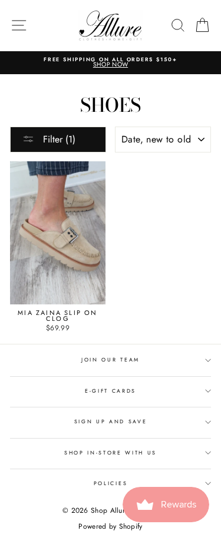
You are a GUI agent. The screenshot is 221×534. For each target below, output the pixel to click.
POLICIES (110, 483)
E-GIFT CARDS (110, 390)
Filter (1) (57, 139)
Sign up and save (110, 421)
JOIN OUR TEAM (110, 359)
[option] (110, 62)
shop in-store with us (110, 452)
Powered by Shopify (110, 526)
